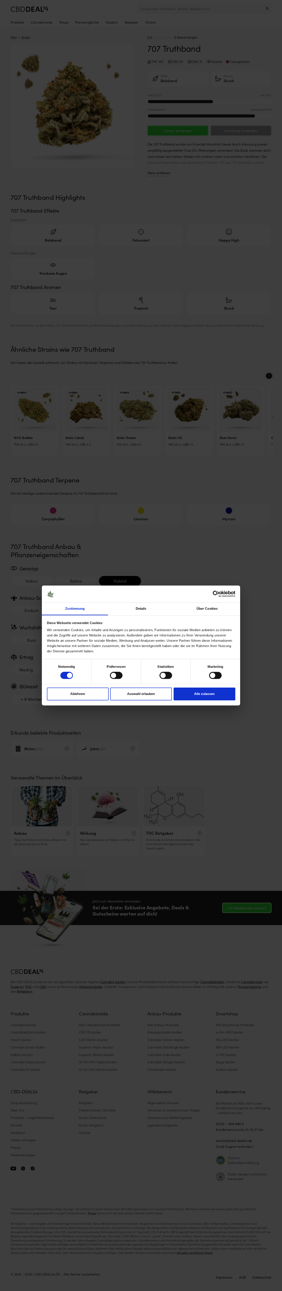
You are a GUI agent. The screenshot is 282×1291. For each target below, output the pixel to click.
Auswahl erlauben (141, 694)
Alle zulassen (204, 694)
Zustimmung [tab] (75, 608)
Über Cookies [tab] (207, 608)
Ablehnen (77, 694)
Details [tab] (141, 608)
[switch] (116, 675)
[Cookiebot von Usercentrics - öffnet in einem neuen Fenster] (216, 594)
